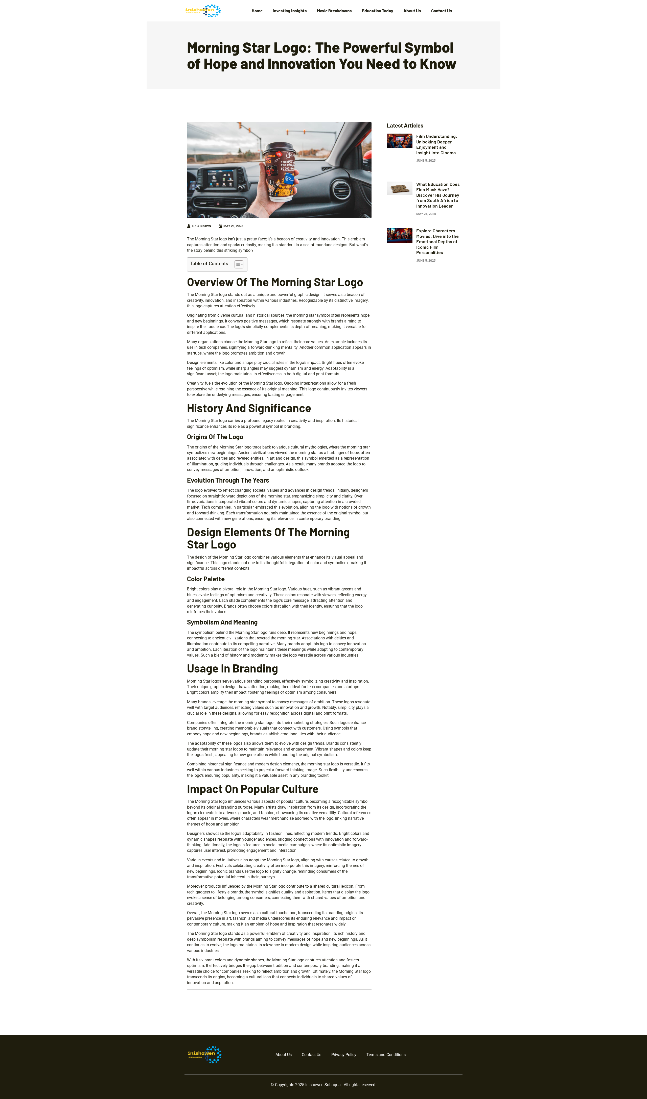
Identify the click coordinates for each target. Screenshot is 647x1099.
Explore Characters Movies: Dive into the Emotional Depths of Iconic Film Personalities (437, 241)
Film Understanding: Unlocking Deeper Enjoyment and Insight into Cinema (436, 144)
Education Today (377, 10)
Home (257, 10)
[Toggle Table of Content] (236, 264)
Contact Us (441, 10)
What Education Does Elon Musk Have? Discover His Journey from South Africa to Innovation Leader (438, 195)
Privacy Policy (343, 1054)
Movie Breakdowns (334, 10)
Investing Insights (290, 10)
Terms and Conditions (386, 1054)
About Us (412, 10)
